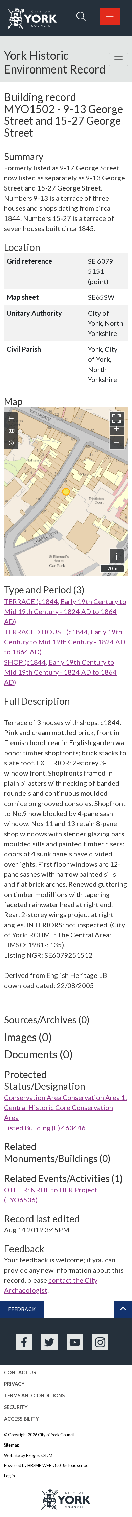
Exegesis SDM (39, 1455)
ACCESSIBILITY (21, 1419)
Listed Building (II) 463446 (45, 1128)
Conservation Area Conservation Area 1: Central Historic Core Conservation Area (65, 1107)
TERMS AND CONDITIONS (34, 1395)
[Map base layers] (11, 431)
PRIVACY (14, 1384)
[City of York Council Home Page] (32, 19)
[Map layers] (11, 419)
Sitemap (11, 1445)
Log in (9, 1475)
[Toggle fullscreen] (117, 419)
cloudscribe (77, 1465)
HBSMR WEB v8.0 (44, 1465)
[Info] (11, 443)
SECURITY (16, 1407)
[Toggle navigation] (118, 59)
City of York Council (56, 1434)
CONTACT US (20, 1372)
